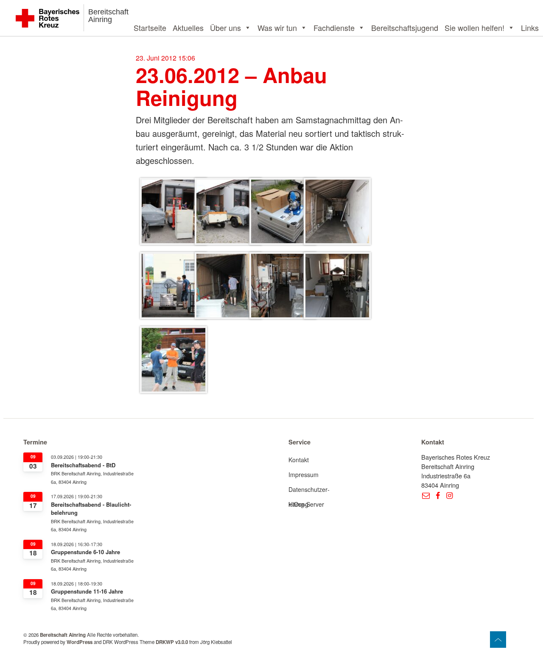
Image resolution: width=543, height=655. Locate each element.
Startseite (150, 27)
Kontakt (298, 459)
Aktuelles (188, 27)
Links (530, 27)
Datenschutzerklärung (309, 491)
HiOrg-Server (306, 504)
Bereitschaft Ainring (108, 15)
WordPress (79, 642)
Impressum (303, 474)
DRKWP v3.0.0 (172, 642)
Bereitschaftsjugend (404, 27)
